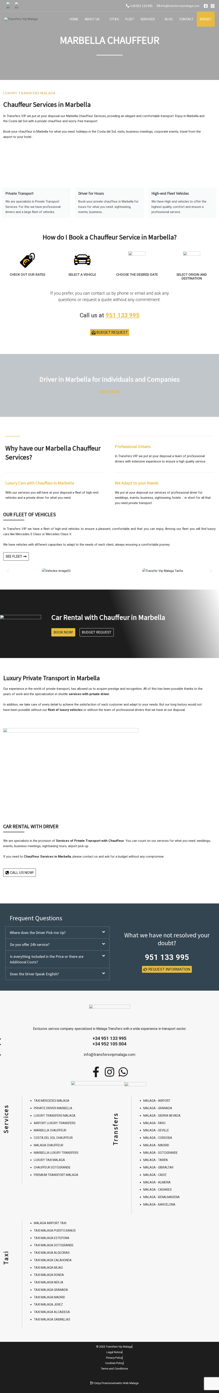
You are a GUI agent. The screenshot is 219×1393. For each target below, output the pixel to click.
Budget (206, 19)
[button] (8, 570)
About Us (92, 19)
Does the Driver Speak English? (34, 973)
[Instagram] (212, 6)
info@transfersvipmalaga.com (179, 6)
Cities (114, 19)
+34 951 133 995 (141, 6)
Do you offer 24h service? (29, 944)
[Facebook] (206, 6)
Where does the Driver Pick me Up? (38, 932)
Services (148, 19)
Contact (186, 19)
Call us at (109, 315)
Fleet (129, 19)
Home (74, 19)
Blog (169, 19)
